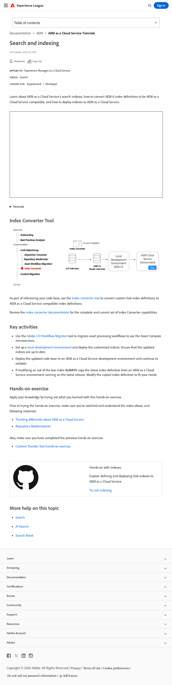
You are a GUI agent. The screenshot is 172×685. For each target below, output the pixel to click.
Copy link (37, 61)
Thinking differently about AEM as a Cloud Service (50, 419)
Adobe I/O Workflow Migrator (47, 336)
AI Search (22, 526)
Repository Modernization (33, 426)
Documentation (20, 33)
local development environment (49, 347)
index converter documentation (47, 312)
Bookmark (19, 61)
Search (24, 77)
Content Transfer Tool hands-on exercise (43, 446)
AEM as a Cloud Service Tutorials (71, 33)
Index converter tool (86, 298)
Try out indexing (100, 490)
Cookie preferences (116, 668)
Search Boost (24, 535)
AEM (39, 33)
